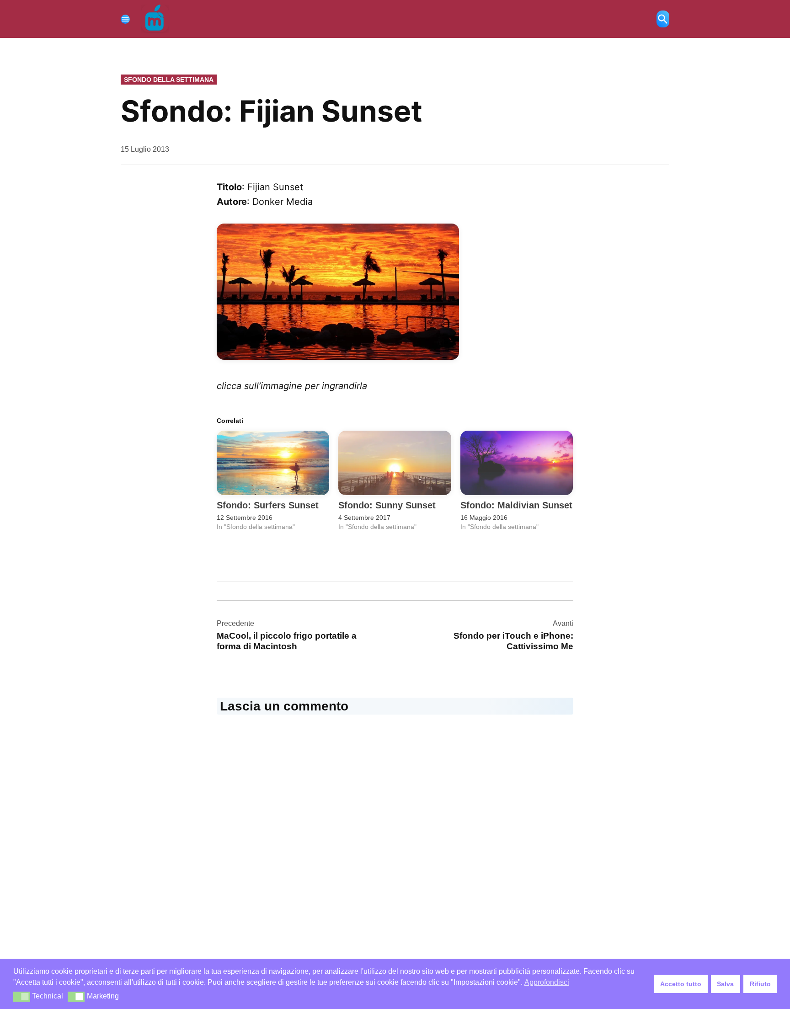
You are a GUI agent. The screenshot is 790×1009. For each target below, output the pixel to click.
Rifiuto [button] (760, 984)
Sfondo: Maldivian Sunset (516, 505)
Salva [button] (725, 984)
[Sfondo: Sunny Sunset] (394, 463)
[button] (21, 997)
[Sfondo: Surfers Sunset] (273, 463)
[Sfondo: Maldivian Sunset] (516, 463)
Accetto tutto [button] (680, 984)
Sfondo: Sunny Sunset (387, 505)
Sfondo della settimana (169, 79)
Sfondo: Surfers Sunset (268, 505)
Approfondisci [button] (546, 982)
